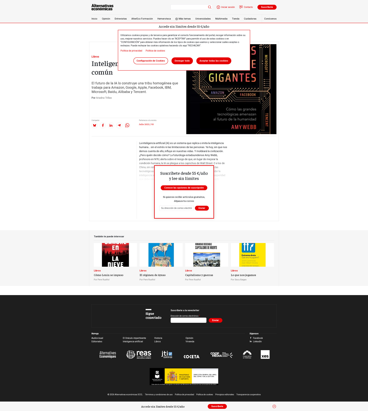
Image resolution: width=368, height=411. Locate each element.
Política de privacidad (131, 50)
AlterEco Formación (142, 18)
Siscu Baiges (241, 279)
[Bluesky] (95, 125)
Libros (95, 56)
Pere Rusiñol (103, 279)
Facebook (258, 338)
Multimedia (221, 18)
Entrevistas (121, 18)
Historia (158, 338)
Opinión (106, 18)
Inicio (94, 18)
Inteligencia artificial (133, 341)
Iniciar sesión (228, 7)
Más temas (185, 18)
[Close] (274, 406)
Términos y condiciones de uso (159, 394)
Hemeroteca (164, 18)
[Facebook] (103, 125)
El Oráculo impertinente (134, 338)
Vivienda (190, 341)
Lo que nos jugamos (243, 275)
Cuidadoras (250, 18)
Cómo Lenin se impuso (108, 275)
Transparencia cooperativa (248, 394)
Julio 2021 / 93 (146, 124)
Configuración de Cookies (151, 60)
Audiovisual (97, 338)
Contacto (248, 7)
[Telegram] (119, 125)
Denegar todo (182, 60)
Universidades (203, 18)
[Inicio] (103, 7)
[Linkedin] (111, 125)
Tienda (235, 18)
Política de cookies (155, 50)
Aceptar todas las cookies (214, 60)
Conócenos (270, 18)
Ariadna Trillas (104, 97)
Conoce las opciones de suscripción (184, 187)
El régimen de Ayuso (153, 275)
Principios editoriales (224, 394)
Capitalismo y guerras (199, 275)
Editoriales (96, 341)
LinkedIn (257, 341)
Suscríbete (267, 7)
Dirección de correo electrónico (185, 316)
